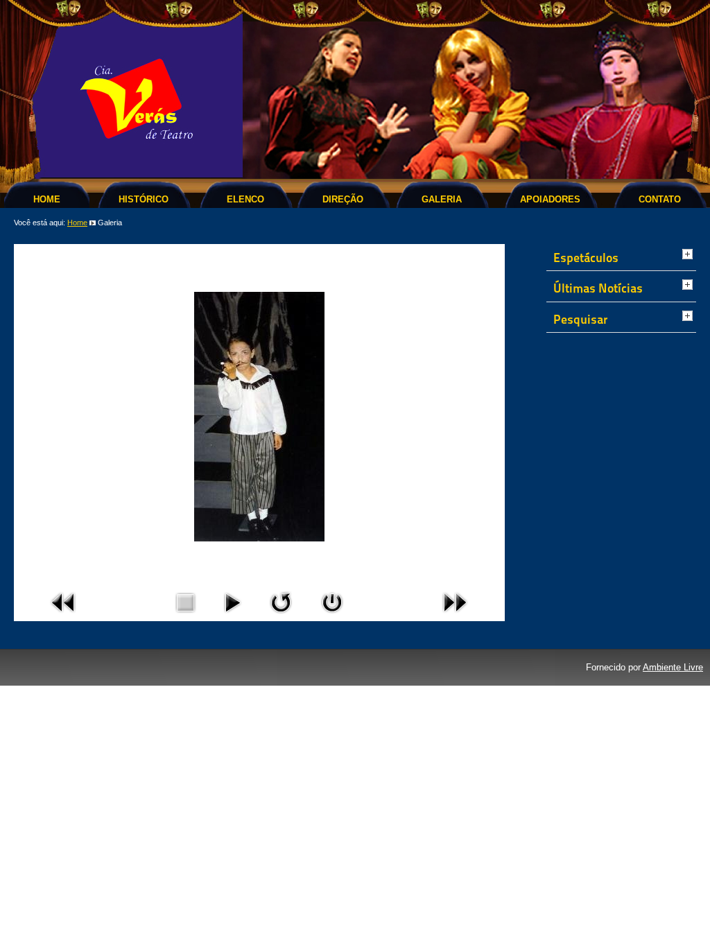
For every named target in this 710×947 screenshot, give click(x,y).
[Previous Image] (63, 616)
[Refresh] (281, 616)
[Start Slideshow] (232, 616)
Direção (342, 199)
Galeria (442, 199)
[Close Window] (332, 616)
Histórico (143, 199)
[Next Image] (454, 616)
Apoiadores (550, 199)
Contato (660, 199)
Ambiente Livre (673, 667)
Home (46, 199)
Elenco (245, 199)
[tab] (689, 255)
